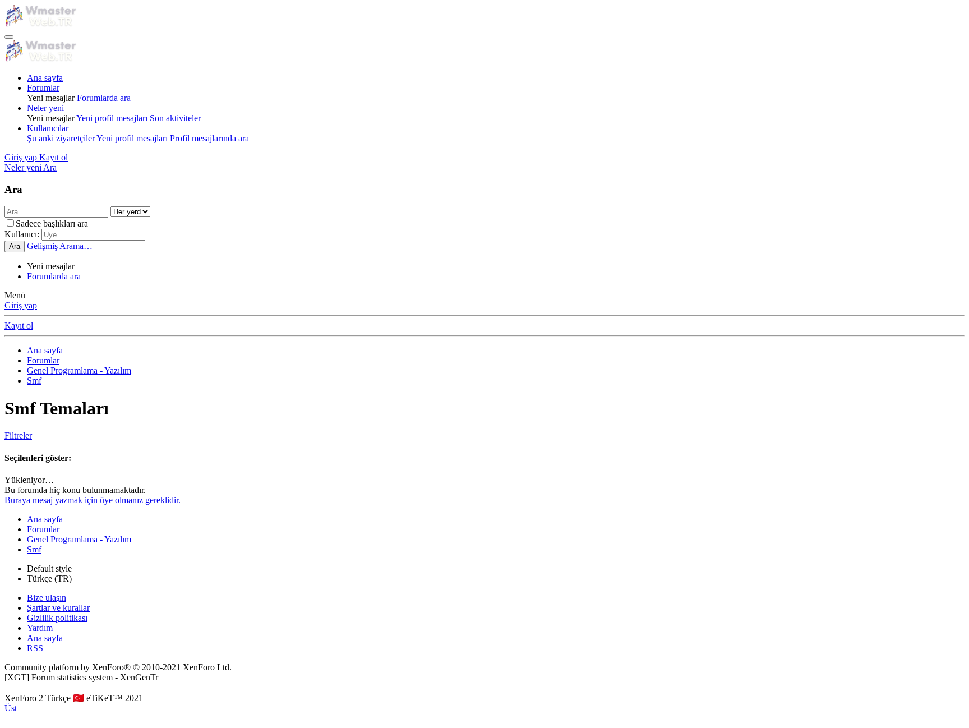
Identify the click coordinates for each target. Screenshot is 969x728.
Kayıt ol (18, 325)
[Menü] (8, 37)
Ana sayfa (45, 77)
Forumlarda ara (104, 98)
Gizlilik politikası (57, 618)
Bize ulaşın (46, 597)
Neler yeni (45, 108)
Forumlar (43, 88)
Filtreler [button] (18, 435)
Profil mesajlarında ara (209, 138)
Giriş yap (20, 305)
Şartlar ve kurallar (58, 607)
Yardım (40, 628)
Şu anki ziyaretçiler (61, 138)
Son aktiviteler (175, 118)
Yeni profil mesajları (111, 118)
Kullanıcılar (47, 128)
